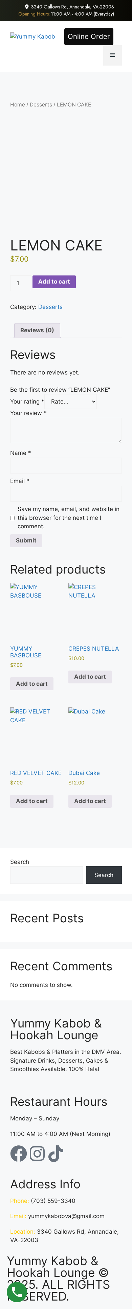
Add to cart (54, 281)
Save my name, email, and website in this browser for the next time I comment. (68, 518)
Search (19, 861)
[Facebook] (18, 1153)
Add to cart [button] (32, 683)
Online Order (89, 36)
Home (17, 104)
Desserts (41, 104)
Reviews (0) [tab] (37, 330)
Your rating (27, 401)
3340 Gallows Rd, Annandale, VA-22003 (72, 6)
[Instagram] (37, 1153)
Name (20, 453)
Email (19, 481)
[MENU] (112, 55)
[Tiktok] (55, 1153)
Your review (28, 413)
